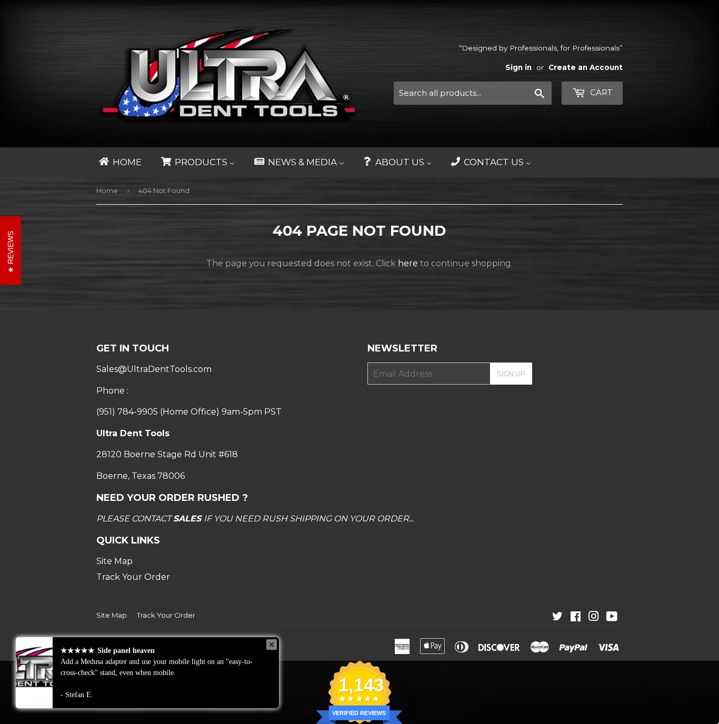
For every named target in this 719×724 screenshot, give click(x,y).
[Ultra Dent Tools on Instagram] (593, 617)
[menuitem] (119, 162)
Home (107, 190)
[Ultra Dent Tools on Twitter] (557, 617)
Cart (600, 92)
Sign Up (511, 373)
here (408, 263)
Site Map (114, 561)
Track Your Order (133, 577)
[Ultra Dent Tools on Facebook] (575, 617)
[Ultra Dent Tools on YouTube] (611, 617)
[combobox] (473, 93)
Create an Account (585, 67)
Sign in (518, 67)
